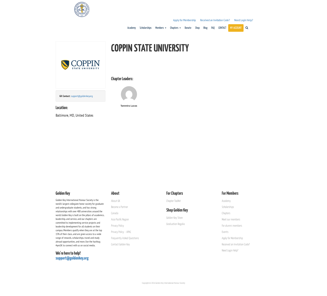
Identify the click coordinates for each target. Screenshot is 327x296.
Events (225, 232)
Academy (131, 27)
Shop (197, 27)
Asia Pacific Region (120, 219)
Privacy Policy (117, 225)
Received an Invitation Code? (215, 20)
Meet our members (231, 219)
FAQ (213, 27)
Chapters (174, 27)
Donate (188, 27)
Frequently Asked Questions (125, 238)
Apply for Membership (184, 20)
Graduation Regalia (175, 224)
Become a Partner (119, 207)
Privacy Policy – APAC (121, 232)
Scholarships (146, 27)
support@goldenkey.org (82, 96)
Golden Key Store (174, 217)
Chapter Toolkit (173, 201)
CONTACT (222, 27)
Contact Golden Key (120, 244)
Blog (205, 27)
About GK (115, 201)
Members (159, 27)
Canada (114, 213)
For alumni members (232, 225)
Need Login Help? (243, 20)
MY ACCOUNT (236, 27)
